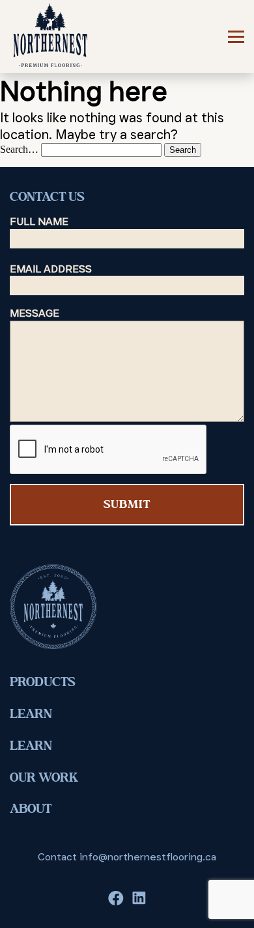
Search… (19, 149)
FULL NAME (39, 221)
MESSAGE (34, 313)
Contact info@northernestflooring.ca (127, 857)
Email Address (51, 269)
